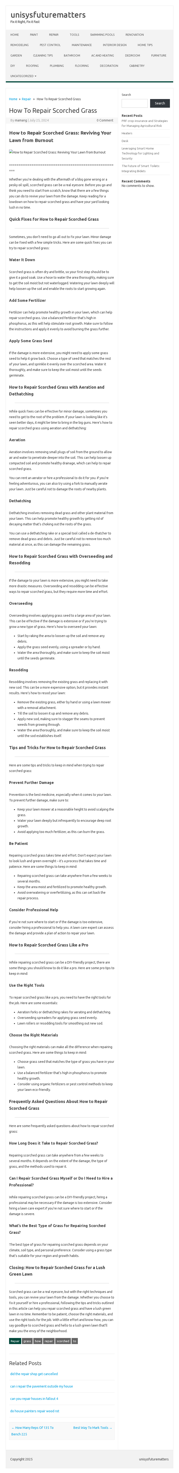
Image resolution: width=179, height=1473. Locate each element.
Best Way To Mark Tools (92, 1428)
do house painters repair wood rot (34, 1411)
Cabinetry (137, 65)
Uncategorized (22, 76)
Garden (16, 55)
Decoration (109, 65)
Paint (34, 34)
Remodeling (19, 44)
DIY (12, 65)
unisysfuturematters (48, 14)
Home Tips (145, 44)
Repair (54, 34)
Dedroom (132, 55)
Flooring (82, 65)
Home (14, 34)
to (74, 1341)
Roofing (32, 65)
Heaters (127, 133)
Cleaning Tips (43, 55)
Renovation (135, 34)
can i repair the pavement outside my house (41, 1386)
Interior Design (115, 44)
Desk (125, 140)
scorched (63, 1341)
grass (27, 1341)
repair (49, 1341)
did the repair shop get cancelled (34, 1374)
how (38, 1341)
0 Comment (105, 120)
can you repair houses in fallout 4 (34, 1399)
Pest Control (50, 44)
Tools (74, 34)
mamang (21, 120)
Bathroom (72, 55)
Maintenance (82, 44)
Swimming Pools (102, 34)
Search (126, 94)
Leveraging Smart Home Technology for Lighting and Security (140, 153)
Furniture (158, 55)
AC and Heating (102, 55)
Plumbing (57, 65)
